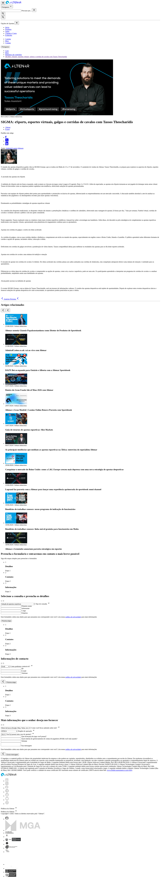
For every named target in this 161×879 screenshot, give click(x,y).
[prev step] (3, 682)
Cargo (24, 611)
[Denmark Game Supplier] (7, 844)
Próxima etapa (6, 621)
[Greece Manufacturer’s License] (10, 872)
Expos (7, 129)
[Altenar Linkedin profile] (6, 781)
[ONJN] (7, 819)
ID (22, 669)
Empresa (25, 613)
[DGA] (11, 868)
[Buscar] (3, 14)
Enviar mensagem (12, 754)
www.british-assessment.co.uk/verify (119, 770)
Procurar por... (27, 11)
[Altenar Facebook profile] (6, 788)
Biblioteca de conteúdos (13, 55)
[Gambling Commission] (9, 833)
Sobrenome (25, 608)
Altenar (7, 127)
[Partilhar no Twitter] (6, 141)
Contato (8, 43)
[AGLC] (20, 864)
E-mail (24, 671)
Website (24, 741)
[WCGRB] (10, 876)
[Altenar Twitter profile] (6, 784)
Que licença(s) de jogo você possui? (34, 736)
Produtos (8, 29)
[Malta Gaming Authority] (22, 830)
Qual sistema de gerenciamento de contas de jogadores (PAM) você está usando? (49, 739)
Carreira (8, 39)
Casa (7, 51)
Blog (7, 41)
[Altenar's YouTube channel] (7, 800)
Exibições (8, 35)
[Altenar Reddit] (7, 796)
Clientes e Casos (11, 33)
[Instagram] (7, 804)
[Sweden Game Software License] (7, 852)
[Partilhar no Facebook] (5, 137)
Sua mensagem (26, 746)
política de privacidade (73, 617)
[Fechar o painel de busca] (34, 10)
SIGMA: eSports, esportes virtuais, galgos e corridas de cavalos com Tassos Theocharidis (36, 57)
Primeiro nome (27, 606)
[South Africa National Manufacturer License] (11, 848)
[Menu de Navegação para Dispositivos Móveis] (3, 3)
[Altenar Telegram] (7, 792)
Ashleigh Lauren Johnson (14, 148)
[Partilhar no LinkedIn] (6, 144)
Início (7, 27)
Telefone (25, 673)
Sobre (7, 31)
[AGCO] (13, 837)
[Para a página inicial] (13, 3)
